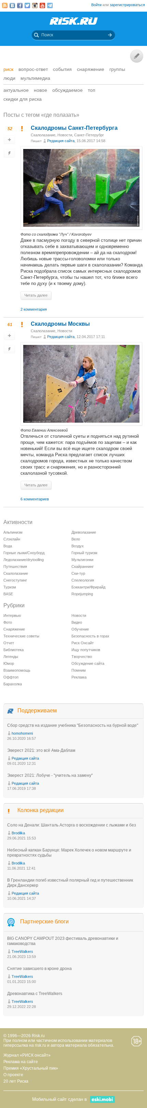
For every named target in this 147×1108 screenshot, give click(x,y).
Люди (9, 78)
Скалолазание (43, 135)
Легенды (10, 657)
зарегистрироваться (127, 5)
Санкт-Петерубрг (89, 135)
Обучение (80, 629)
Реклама (78, 677)
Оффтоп (10, 677)
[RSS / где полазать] (5, 5)
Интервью (12, 615)
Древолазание (83, 532)
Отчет (8, 643)
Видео (76, 622)
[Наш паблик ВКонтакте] (12, 5)
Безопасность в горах (90, 636)
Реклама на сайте (20, 1061)
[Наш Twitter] (27, 5)
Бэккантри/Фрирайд (88, 587)
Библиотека (13, 650)
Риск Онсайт (82, 643)
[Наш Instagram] (35, 5)
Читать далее (36, 295)
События (62, 69)
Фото (7, 622)
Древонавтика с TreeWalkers (34, 993)
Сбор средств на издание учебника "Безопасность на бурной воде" (72, 725)
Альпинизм (13, 532)
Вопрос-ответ (33, 69)
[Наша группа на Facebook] (20, 5)
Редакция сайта (61, 141)
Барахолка (12, 684)
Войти (96, 5)
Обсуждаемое (67, 90)
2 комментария (34, 309)
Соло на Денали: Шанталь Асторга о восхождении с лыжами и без (71, 825)
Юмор (8, 663)
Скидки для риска (22, 99)
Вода (7, 546)
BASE (8, 594)
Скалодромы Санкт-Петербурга (74, 128)
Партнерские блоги (44, 921)
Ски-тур (78, 573)
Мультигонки (82, 560)
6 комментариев (35, 499)
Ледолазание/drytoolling (23, 560)
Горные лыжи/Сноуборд (23, 553)
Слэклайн (11, 539)
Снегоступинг (15, 580)
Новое (40, 90)
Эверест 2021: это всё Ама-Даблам (41, 750)
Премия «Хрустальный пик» (30, 1068)
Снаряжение (90, 69)
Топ (91, 90)
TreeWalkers (22, 951)
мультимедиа (35, 78)
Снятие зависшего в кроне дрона (39, 968)
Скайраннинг (82, 566)
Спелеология (82, 580)
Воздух (77, 546)
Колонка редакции (40, 810)
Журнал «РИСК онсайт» (27, 1055)
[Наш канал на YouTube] (42, 5)
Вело (75, 539)
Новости (64, 135)
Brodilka (18, 833)
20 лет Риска (15, 1081)
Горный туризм (84, 553)
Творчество (81, 657)
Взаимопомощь (16, 670)
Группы (117, 69)
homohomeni (22, 733)
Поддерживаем (37, 710)
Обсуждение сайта (87, 663)
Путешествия (15, 566)
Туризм (9, 587)
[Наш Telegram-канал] (50, 5)
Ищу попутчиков (85, 650)
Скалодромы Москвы (60, 324)
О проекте (13, 1074)
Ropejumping (82, 594)
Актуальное (16, 90)
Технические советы (21, 636)
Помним (78, 670)
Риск (8, 69)
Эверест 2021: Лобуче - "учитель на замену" (50, 775)
